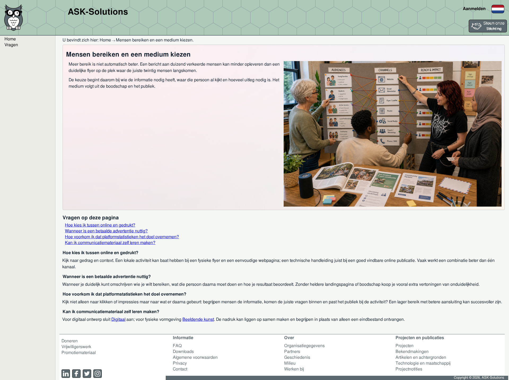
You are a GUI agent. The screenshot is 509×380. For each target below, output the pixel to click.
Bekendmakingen (412, 351)
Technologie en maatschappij (423, 363)
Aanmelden (474, 9)
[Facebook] (76, 373)
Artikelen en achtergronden (421, 357)
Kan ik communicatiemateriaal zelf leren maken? (110, 243)
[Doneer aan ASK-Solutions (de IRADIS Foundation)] (488, 31)
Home (10, 39)
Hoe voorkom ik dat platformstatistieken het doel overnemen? (122, 237)
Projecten (405, 346)
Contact (180, 369)
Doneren (70, 341)
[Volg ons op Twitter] (87, 373)
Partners (292, 351)
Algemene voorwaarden (195, 357)
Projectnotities (409, 369)
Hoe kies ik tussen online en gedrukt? (100, 225)
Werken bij (294, 369)
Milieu (290, 363)
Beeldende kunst (198, 319)
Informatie (183, 338)
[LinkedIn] (66, 373)
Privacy (180, 363)
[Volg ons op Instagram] (97, 373)
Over (289, 338)
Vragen (11, 45)
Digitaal (118, 319)
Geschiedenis (297, 357)
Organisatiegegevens (304, 346)
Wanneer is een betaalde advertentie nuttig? (106, 231)
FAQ (177, 346)
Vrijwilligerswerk (76, 347)
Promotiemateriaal (79, 353)
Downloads (183, 351)
